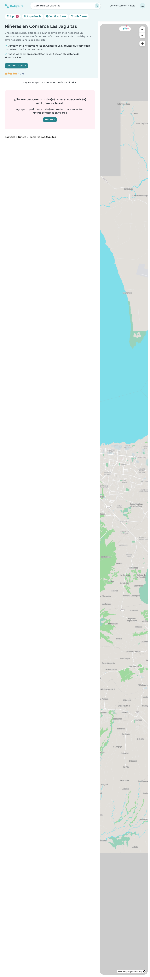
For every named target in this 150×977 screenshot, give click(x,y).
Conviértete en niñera (122, 5)
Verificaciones (57, 16)
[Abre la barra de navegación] (142, 6)
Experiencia (33, 16)
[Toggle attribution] (144, 971)
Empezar (50, 119)
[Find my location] (142, 43)
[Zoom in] (142, 29)
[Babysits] (14, 5)
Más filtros (80, 16)
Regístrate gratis (16, 65)
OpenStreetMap (135, 971)
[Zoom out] (142, 35)
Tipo (13, 16)
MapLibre (122, 971)
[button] (142, 466)
